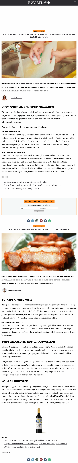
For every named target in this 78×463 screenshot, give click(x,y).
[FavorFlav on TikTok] (45, 221)
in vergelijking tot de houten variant (32, 84)
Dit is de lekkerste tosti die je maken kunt (22, 447)
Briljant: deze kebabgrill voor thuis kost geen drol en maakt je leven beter (35, 444)
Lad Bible (8, 453)
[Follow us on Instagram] (37, 221)
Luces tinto (26, 396)
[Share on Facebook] (28, 221)
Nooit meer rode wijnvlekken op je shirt (21, 188)
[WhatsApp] (49, 221)
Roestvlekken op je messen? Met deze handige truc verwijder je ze (33, 185)
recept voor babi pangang (57, 350)
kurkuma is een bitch (23, 112)
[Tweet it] (32, 221)
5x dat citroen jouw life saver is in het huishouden (25, 182)
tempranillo (32, 393)
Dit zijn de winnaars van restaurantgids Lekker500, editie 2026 (31, 440)
